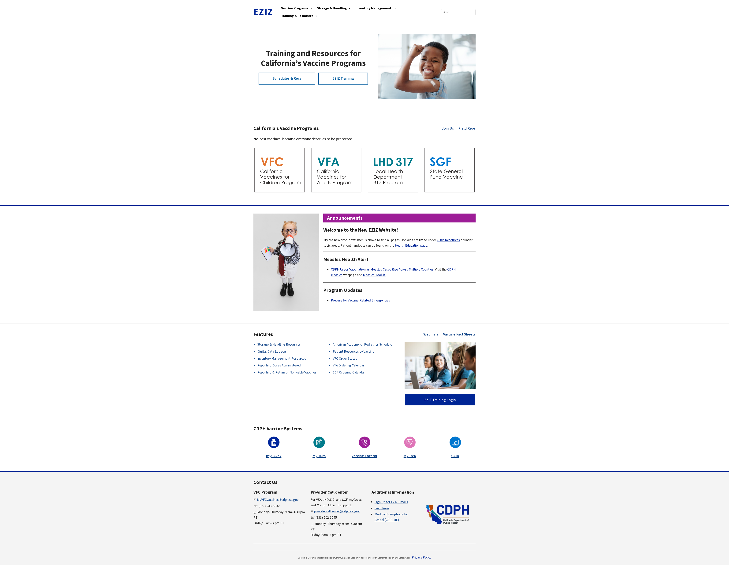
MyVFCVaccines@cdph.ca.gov (277, 499)
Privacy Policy (421, 557)
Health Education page (411, 245)
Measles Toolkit (374, 275)
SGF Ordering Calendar (349, 372)
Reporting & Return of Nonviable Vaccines (286, 372)
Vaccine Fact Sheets (459, 334)
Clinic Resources (448, 240)
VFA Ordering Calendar (348, 365)
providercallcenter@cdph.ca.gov (337, 511)
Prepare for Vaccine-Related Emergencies (360, 300)
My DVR (410, 456)
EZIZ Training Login (440, 400)
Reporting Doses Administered (279, 365)
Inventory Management (374, 8)
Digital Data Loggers (272, 351)
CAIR (455, 456)
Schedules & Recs (287, 78)
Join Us (448, 128)
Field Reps (467, 128)
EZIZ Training (343, 78)
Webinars (431, 334)
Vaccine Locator (364, 456)
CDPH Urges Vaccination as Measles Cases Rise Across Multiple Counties (382, 269)
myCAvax (273, 456)
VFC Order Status (345, 358)
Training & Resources (297, 15)
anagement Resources (281, 358)
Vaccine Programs (294, 8)
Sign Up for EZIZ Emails (391, 502)
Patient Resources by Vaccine (353, 351)
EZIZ (263, 12)
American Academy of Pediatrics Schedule (362, 344)
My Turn (319, 456)
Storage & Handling (332, 8)
